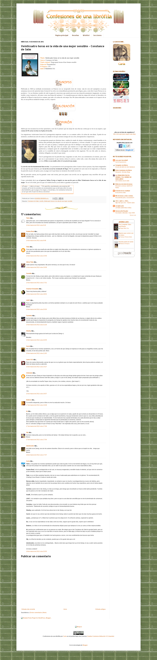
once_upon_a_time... (122, 201)
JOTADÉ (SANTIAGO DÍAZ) (123, 207)
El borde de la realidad (122, 191)
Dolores (28, 400)
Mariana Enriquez (125, 243)
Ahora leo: (124, 222)
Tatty (27, 247)
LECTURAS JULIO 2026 (122, 180)
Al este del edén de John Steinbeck (125, 167)
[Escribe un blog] (56, 198)
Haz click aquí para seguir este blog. (124, 134)
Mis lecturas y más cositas (124, 196)
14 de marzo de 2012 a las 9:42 (36, 225)
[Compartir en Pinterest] (62, 198)
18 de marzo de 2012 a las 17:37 (36, 455)
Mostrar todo (133, 215)
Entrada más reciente (28, 609)
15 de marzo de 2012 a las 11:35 (36, 353)
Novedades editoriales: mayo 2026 (125, 212)
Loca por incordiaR (121, 160)
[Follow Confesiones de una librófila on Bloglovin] (124, 151)
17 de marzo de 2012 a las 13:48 (36, 405)
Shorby (28, 331)
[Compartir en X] (58, 198)
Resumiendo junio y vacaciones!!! (124, 197)
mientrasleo (30, 446)
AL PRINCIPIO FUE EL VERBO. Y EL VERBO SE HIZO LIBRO (123, 177)
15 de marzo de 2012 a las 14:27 (36, 367)
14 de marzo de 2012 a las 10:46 (36, 256)
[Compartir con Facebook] (60, 198)
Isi (27, 411)
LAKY (28, 300)
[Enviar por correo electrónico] (54, 198)
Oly (27, 432)
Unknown (29, 373)
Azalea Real (30, 231)
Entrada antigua (101, 609)
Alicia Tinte (29, 262)
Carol (28, 346)
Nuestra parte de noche (126, 242)
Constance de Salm (33, 201)
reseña (41, 201)
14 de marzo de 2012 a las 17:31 (36, 282)
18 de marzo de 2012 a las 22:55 (36, 551)
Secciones (97, 35)
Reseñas (75, 35)
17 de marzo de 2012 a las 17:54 (36, 439)
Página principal (61, 35)
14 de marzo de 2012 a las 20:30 (36, 309)
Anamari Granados (32, 289)
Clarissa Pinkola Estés (126, 237)
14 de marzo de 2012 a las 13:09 (36, 267)
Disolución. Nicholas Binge (122, 172)
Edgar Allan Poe (124, 228)
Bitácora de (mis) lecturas (123, 184)
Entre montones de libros (123, 170)
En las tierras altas (120, 192)
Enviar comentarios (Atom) (38, 612)
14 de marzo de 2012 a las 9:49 (36, 240)
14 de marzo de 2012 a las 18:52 (36, 294)
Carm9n (28, 273)
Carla (28, 461)
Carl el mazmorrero (120, 162)
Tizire (28, 218)
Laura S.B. (29, 359)
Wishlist (86, 35)
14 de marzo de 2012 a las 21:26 (36, 325)
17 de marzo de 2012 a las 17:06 (36, 426)
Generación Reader (121, 211)
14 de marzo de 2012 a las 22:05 (36, 340)
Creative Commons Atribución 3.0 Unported (100, 636)
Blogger (85, 645)
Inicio (65, 609)
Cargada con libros (121, 165)
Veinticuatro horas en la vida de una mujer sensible (58, 201)
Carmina (29, 315)
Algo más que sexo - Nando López (125, 202)
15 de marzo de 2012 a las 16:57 (36, 393)
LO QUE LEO (119, 206)
